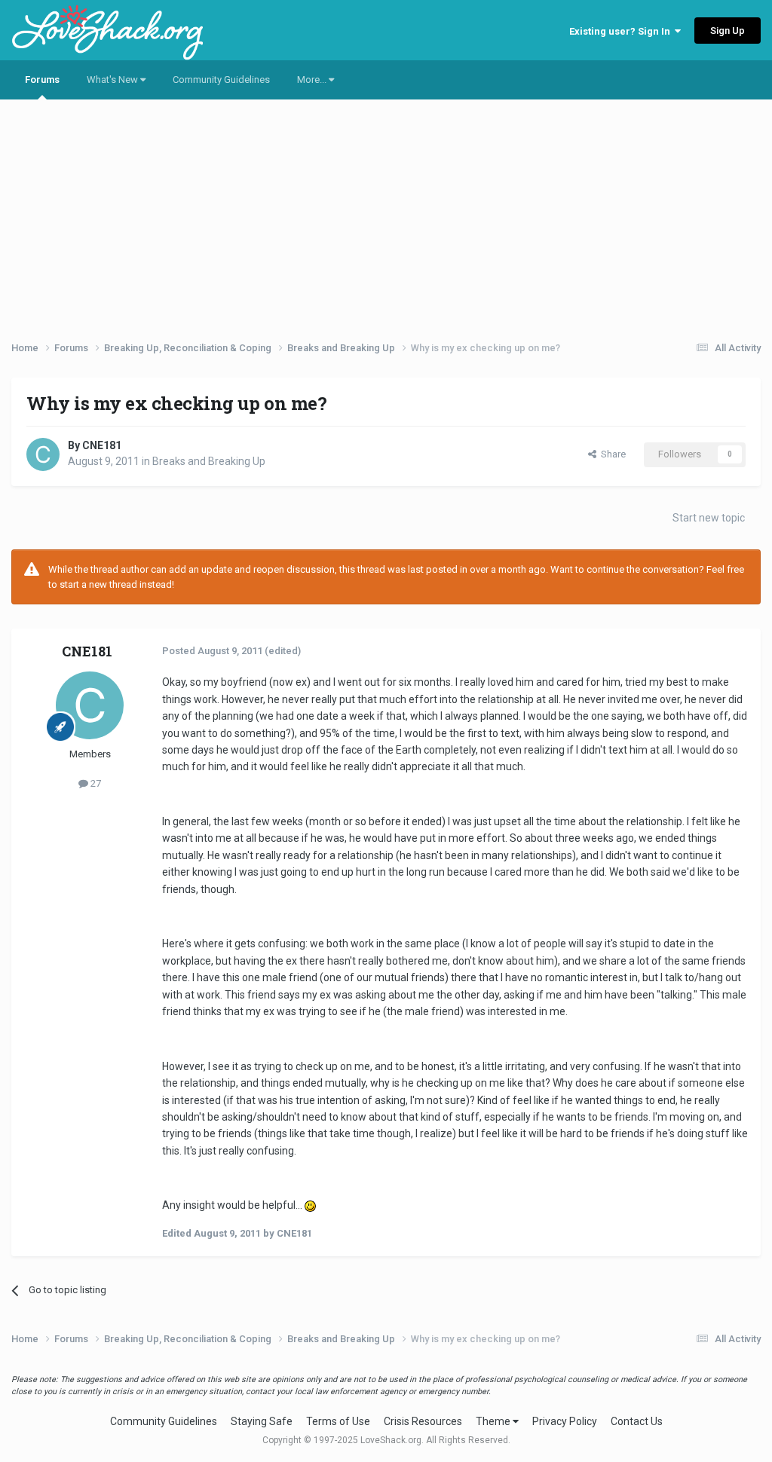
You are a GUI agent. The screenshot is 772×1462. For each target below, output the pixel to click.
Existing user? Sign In (622, 31)
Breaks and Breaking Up (208, 461)
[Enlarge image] (310, 1205)
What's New (113, 79)
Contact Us (637, 1421)
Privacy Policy (564, 1421)
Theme (494, 1421)
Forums (42, 79)
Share (611, 454)
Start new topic (708, 518)
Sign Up (727, 30)
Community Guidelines (221, 79)
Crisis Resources (423, 1421)
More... (313, 79)
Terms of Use (338, 1421)
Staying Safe (262, 1421)
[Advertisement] (386, 214)
